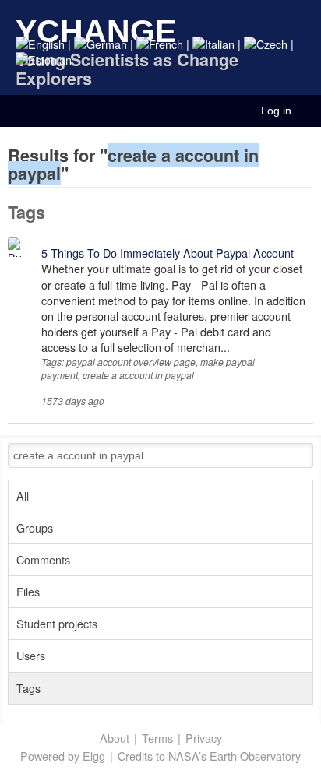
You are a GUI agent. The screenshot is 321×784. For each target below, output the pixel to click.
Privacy (203, 738)
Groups (34, 527)
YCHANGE (96, 30)
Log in (276, 110)
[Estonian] (44, 59)
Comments (43, 559)
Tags (28, 688)
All (22, 495)
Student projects (56, 623)
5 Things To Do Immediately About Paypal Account (167, 252)
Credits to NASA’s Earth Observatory (209, 756)
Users (30, 655)
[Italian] (213, 44)
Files (28, 591)
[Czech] (265, 44)
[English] (40, 44)
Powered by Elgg (62, 756)
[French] (159, 44)
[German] (100, 44)
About (114, 738)
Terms (157, 738)
